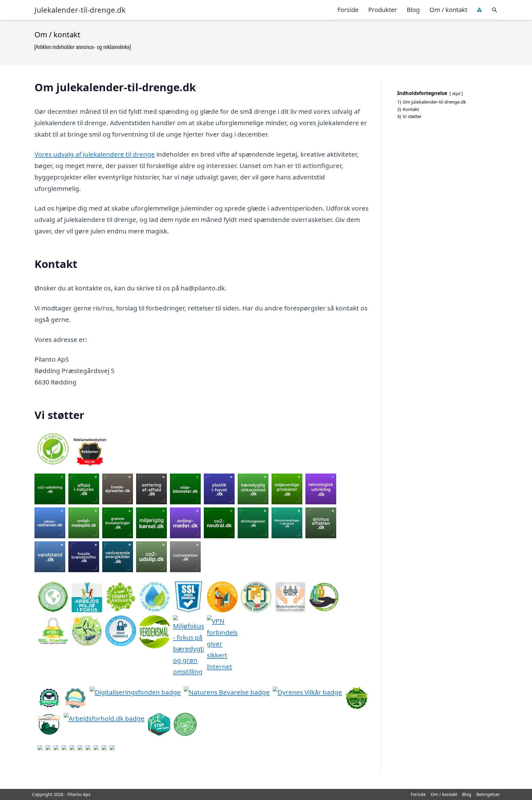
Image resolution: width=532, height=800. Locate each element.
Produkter (382, 10)
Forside (347, 10)
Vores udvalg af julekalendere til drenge (94, 154)
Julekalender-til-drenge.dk (80, 10)
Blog (413, 10)
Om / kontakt (448, 10)
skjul (456, 93)
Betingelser (488, 794)
